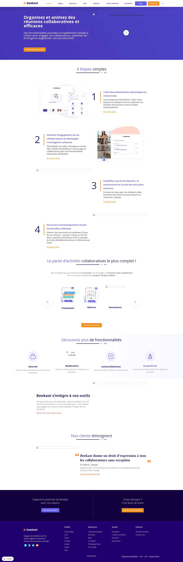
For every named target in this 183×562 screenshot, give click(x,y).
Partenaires (115, 538)
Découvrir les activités (91, 325)
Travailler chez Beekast (119, 535)
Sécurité (32, 366)
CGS (146, 556)
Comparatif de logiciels (95, 532)
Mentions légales (154, 556)
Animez (66, 538)
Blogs (90, 538)
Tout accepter (39, 551)
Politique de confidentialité (130, 556)
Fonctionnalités (68, 532)
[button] (8, 559)
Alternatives (91, 535)
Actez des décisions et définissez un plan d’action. (111, 370)
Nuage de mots (68, 308)
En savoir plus (109, 111)
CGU (141, 556)
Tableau (91, 316)
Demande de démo (50, 510)
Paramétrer (24, 551)
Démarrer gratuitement (35, 49)
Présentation (115, 532)
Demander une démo (142, 532)
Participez (67, 541)
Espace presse (116, 541)
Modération (72, 365)
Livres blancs (92, 541)
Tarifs (66, 550)
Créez (66, 535)
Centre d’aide (92, 547)
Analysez (67, 544)
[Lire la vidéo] (126, 32)
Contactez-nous (140, 535)
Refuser (9, 551)
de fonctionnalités (91, 339)
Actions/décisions (111, 366)
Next (135, 302)
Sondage (115, 308)
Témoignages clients (94, 544)
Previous (47, 302)
